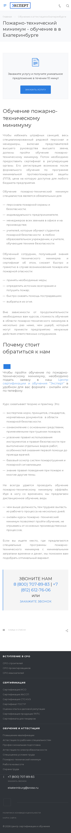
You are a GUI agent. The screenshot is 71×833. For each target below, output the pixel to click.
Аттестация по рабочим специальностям (27, 740)
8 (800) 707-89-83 (32, 584)
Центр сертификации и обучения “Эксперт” (35, 381)
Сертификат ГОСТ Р (14, 704)
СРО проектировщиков (17, 668)
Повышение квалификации (18, 735)
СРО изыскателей (13, 673)
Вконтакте (7, 802)
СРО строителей (13, 663)
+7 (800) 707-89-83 (21, 777)
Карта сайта (9, 818)
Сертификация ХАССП (16, 694)
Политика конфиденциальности (22, 813)
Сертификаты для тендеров (19, 718)
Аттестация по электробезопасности (25, 749)
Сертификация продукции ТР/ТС (21, 713)
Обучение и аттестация (21, 728)
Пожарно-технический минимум (22, 759)
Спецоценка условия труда (19, 754)
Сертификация (14, 682)
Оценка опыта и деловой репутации (24, 709)
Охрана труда (11, 769)
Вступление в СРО (16, 656)
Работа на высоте (13, 764)
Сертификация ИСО (14, 689)
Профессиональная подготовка (21, 745)
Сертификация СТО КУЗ (17, 699)
